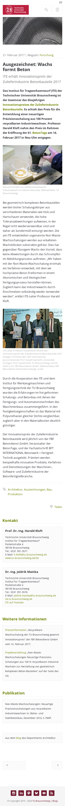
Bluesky (36, 793)
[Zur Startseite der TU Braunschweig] (16, 9)
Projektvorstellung (15, 652)
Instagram (13, 793)
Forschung (47, 55)
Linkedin (21, 793)
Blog (18, 738)
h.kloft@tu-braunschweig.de (30, 554)
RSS (51, 793)
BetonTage (39, 133)
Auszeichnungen (34, 489)
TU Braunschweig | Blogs (45, 800)
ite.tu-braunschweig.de (18, 599)
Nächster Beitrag (57, 765)
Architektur (15, 489)
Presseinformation (16, 630)
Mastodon (29, 793)
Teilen (58, 507)
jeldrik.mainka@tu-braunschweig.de (35, 595)
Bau (49, 489)
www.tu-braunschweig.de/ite (22, 558)
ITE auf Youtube (14, 602)
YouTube (44, 793)
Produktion (15, 494)
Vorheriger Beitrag (14, 765)
